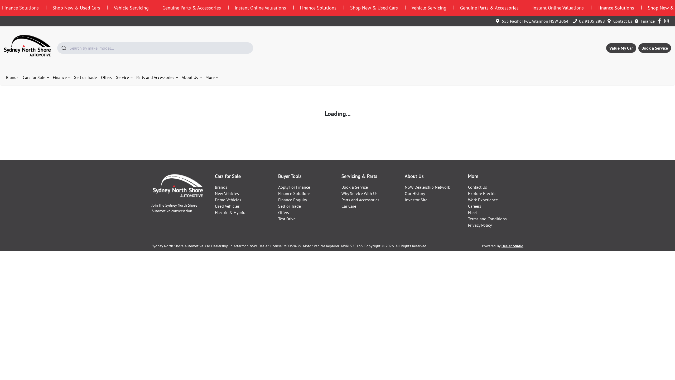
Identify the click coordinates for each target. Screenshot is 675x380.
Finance (648, 21)
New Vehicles (227, 193)
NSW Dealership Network (427, 187)
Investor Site (416, 199)
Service (122, 77)
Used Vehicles (227, 206)
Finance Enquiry (292, 199)
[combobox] (155, 48)
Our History (415, 193)
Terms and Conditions (487, 218)
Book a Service (655, 48)
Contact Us (622, 21)
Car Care (348, 206)
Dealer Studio (512, 246)
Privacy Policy (480, 225)
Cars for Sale (34, 77)
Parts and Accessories (155, 77)
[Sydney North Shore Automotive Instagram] (667, 20)
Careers (474, 206)
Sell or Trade (85, 77)
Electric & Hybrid (230, 212)
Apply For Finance (294, 187)
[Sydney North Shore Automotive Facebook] (660, 20)
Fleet (472, 212)
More (210, 77)
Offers (106, 77)
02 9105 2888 (592, 21)
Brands (12, 77)
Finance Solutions (294, 193)
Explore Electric (482, 193)
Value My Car (621, 48)
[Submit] (63, 48)
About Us (190, 77)
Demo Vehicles (228, 199)
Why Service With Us (359, 193)
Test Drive (287, 218)
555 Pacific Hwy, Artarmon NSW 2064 (535, 21)
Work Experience (483, 199)
